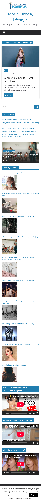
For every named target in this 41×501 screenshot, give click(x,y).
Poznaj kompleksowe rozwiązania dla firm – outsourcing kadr (20, 195)
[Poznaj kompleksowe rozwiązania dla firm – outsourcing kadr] (9, 205)
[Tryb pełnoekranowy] (37, 413)
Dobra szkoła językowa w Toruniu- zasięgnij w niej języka (20, 131)
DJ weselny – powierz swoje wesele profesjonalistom (19, 280)
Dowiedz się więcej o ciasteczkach (20, 498)
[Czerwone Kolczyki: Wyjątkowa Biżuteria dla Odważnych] (9, 353)
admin (16, 74)
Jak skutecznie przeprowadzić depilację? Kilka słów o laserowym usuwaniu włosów (19, 259)
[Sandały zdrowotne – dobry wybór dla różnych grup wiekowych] (9, 312)
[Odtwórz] (4, 413)
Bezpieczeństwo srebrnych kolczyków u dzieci (17, 119)
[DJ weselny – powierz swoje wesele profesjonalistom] (9, 289)
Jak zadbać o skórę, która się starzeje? (14, 365)
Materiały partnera (9, 151)
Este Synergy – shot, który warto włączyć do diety (18, 324)
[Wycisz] (34, 413)
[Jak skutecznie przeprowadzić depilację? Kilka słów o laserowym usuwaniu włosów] (9, 269)
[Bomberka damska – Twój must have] (20, 56)
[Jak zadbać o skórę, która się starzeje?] (9, 374)
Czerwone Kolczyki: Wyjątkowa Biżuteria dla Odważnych (20, 344)
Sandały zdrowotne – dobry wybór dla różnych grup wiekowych (19, 302)
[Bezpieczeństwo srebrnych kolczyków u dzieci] (9, 182)
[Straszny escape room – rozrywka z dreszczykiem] (9, 225)
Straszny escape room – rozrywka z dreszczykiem (18, 128)
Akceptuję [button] (33, 495)
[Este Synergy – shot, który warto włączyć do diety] (9, 333)
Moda (5, 70)
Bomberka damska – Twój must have (18, 79)
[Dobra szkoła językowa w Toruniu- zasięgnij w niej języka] (20, 143)
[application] (20, 404)
